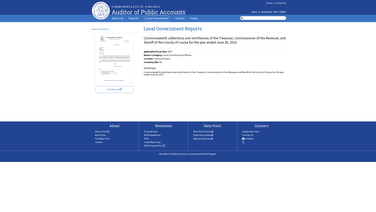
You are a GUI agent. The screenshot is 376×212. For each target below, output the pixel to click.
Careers (180, 18)
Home (269, 3)
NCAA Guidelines (152, 135)
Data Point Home (202, 131)
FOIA (146, 138)
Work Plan (100, 135)
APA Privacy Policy (153, 145)
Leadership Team (250, 131)
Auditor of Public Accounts (149, 12)
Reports (134, 18)
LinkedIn (249, 138)
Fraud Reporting (152, 142)
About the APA (102, 131)
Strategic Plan (102, 138)
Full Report (113, 89)
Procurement (151, 131)
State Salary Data (202, 135)
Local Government (157, 18)
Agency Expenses (202, 138)
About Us (117, 18)
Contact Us (280, 3)
